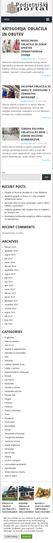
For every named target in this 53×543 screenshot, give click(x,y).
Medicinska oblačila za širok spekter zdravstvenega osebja (34, 47)
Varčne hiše (10, 453)
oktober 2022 (10, 308)
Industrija (9, 360)
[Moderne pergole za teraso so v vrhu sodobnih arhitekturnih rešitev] (26, 493)
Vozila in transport (12, 460)
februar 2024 (10, 266)
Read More (46, 75)
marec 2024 (10, 262)
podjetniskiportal (28, 59)
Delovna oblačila (12, 341)
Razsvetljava (10, 426)
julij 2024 (8, 258)
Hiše (6, 357)
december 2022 (11, 301)
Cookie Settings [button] (11, 536)
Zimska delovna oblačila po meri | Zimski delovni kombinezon (34, 134)
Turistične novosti (12, 441)
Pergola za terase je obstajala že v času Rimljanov (26, 192)
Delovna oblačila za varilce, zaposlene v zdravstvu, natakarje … (36, 92)
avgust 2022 (10, 312)
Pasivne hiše (10, 395)
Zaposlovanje (10, 468)
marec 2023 (10, 289)
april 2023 (9, 285)
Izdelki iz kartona (12, 368)
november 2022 (11, 305)
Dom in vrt (9, 345)
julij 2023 (8, 278)
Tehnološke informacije (14, 433)
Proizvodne (9, 422)
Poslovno (9, 407)
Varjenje (8, 456)
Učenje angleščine (12, 445)
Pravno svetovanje (12, 410)
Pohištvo (8, 403)
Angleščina (9, 337)
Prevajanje (9, 418)
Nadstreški (9, 383)
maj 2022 (9, 324)
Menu (6, 19)
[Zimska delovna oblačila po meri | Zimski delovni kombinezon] (11, 134)
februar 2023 (10, 293)
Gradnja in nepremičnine (15, 349)
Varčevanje (9, 449)
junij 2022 (9, 320)
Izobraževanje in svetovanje (17, 372)
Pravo (7, 414)
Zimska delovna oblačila (15, 472)
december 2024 (11, 251)
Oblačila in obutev (12, 387)
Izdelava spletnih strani (14, 364)
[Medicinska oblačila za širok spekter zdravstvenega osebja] (11, 46)
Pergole (8, 399)
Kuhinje (8, 376)
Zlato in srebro (11, 476)
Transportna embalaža (14, 437)
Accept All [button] (27, 536)
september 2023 (12, 270)
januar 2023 (10, 297)
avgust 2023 (10, 274)
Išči (3, 173)
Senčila (8, 430)
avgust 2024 (10, 255)
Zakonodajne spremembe (15, 464)
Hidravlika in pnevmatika (15, 353)
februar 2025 (10, 247)
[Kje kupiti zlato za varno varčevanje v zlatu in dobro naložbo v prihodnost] (42, 493)
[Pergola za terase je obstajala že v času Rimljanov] (10, 493)
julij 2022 (8, 316)
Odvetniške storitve (13, 391)
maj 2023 (9, 281)
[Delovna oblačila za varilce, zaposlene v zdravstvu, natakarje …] (11, 91)
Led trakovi (9, 380)
